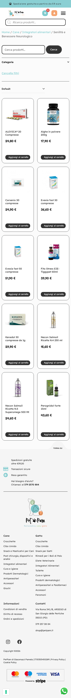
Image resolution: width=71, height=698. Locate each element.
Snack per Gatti (44, 551)
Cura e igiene (10, 568)
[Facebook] (19, 641)
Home (6, 32)
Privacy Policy (58, 659)
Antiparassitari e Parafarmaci (51, 585)
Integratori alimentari (36, 32)
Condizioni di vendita (15, 609)
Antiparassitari (11, 578)
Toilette (40, 570)
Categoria (7, 62)
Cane (16, 32)
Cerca (53, 49)
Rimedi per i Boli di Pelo (49, 555)
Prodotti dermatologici (48, 580)
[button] (63, 13)
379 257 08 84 (43, 624)
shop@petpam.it (44, 630)
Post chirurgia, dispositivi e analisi (18, 557)
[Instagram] (7, 641)
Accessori (8, 583)
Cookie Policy (10, 662)
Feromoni (41, 594)
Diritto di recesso (12, 614)
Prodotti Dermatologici (15, 573)
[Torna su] (58, 446)
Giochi (7, 588)
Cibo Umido (9, 546)
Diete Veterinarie (45, 560)
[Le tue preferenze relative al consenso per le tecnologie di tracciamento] (6, 692)
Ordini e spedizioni (13, 618)
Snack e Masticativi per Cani (18, 551)
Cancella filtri (10, 73)
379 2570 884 (31, 484)
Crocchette (9, 541)
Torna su (57, 448)
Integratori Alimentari (47, 565)
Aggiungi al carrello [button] (18, 157)
